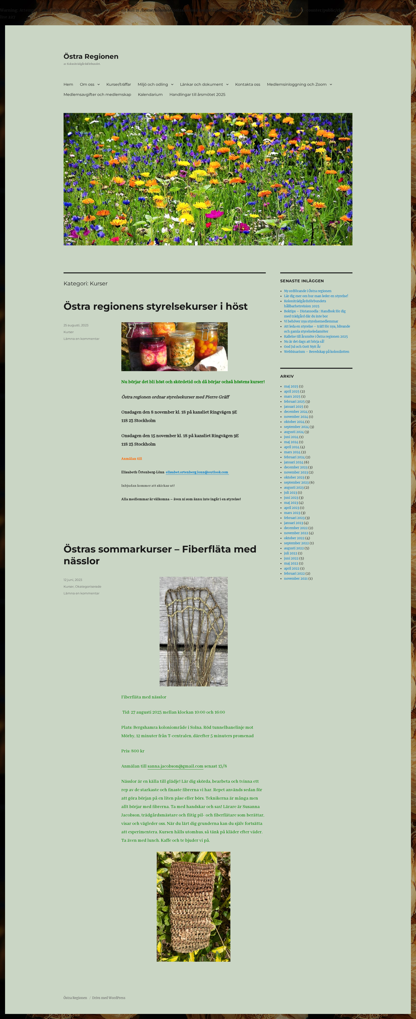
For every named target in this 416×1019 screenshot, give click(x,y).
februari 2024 (294, 457)
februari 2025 (294, 402)
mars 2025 (292, 396)
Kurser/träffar (118, 84)
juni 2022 (291, 558)
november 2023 (296, 472)
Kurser (69, 332)
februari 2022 (294, 574)
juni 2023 (291, 498)
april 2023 (291, 508)
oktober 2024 (294, 422)
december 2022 (296, 528)
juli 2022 (290, 553)
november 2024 (296, 417)
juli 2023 (290, 493)
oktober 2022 (294, 538)
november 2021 (296, 579)
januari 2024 (293, 462)
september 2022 (296, 543)
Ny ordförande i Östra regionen (308, 291)
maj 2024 (291, 442)
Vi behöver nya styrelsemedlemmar (311, 321)
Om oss (87, 84)
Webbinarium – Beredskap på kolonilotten (316, 352)
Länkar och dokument (201, 84)
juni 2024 (291, 437)
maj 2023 (291, 503)
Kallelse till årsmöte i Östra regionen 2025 (316, 337)
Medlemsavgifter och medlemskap (97, 94)
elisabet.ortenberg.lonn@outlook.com (197, 472)
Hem (68, 84)
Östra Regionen (91, 56)
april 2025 (291, 391)
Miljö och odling (153, 84)
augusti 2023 (294, 488)
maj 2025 (291, 386)
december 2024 (296, 412)
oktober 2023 (294, 477)
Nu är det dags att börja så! (304, 342)
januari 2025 (293, 407)
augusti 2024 (294, 432)
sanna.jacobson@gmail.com (175, 766)
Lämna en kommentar (81, 339)
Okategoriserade (88, 586)
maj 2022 (291, 563)
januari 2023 (293, 523)
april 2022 (291, 568)
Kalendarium (150, 94)
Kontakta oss (247, 84)
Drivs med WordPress (108, 998)
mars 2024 (292, 452)
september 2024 (296, 427)
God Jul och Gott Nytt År (302, 347)
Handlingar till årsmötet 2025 (197, 94)
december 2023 (295, 467)
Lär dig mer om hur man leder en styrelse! (316, 296)
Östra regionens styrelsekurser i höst (156, 306)
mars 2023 (292, 513)
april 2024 (291, 447)
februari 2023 (294, 518)
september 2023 (296, 482)
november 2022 (296, 533)
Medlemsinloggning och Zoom (297, 84)
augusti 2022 (294, 548)
